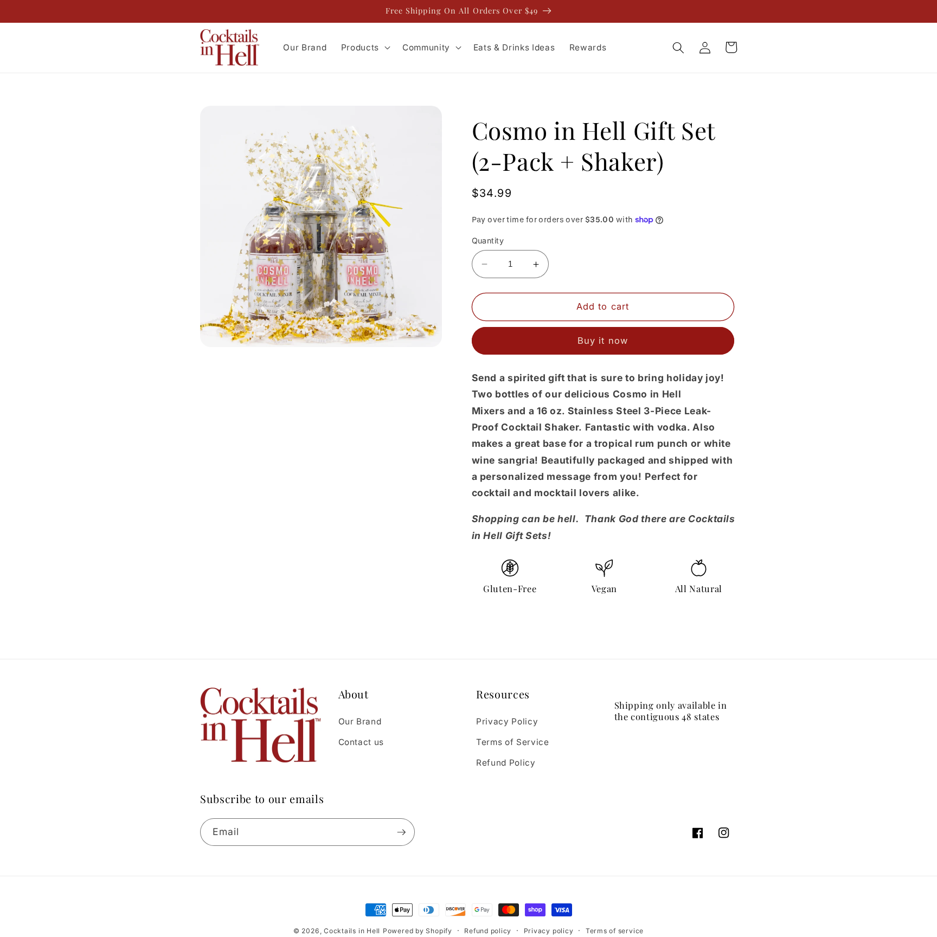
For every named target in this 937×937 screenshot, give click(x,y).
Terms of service (615, 931)
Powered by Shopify (417, 931)
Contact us (361, 742)
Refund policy (487, 931)
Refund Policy (506, 763)
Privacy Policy (507, 721)
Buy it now (602, 341)
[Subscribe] (401, 832)
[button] (364, 47)
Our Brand (360, 721)
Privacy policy (549, 931)
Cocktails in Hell (352, 931)
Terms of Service (512, 742)
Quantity (488, 240)
